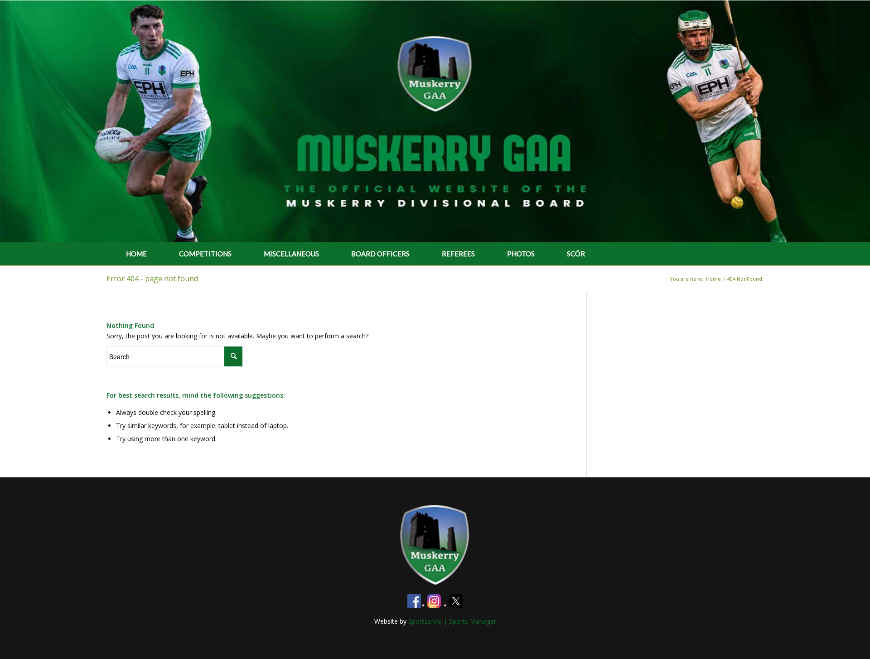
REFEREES (458, 254)
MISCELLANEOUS (291, 254)
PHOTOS (521, 254)
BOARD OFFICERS (380, 254)
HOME (136, 254)
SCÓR (576, 254)
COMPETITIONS (205, 254)
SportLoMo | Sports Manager (452, 621)
